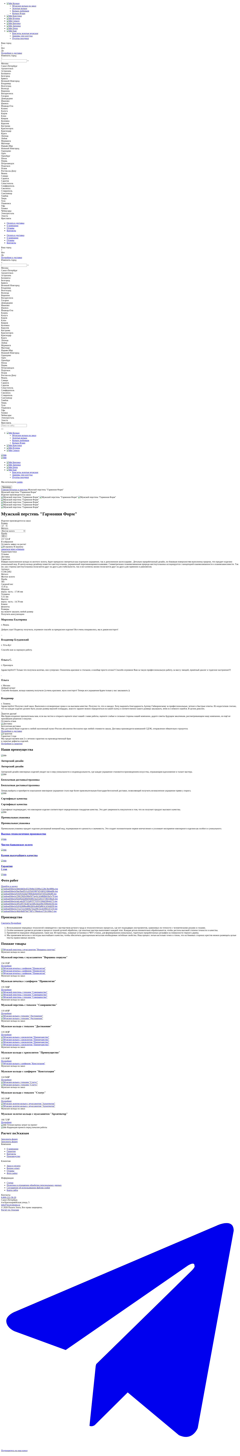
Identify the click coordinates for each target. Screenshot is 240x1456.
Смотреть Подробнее (11, 923)
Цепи (15, 28)
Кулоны (16, 18)
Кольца (15, 3)
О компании (12, 225)
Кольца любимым (20, 11)
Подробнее (6, 966)
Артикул (5, 569)
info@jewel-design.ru (10, 1205)
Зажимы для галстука (22, 36)
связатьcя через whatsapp (12, 549)
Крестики (17, 16)
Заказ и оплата (13, 1166)
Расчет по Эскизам (10, 1210)
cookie (19, 482)
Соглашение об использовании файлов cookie (28, 1188)
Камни (4, 604)
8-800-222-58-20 (8, 1197)
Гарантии (11, 1151)
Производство (13, 1156)
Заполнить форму (9, 1139)
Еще (14, 31)
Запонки (16, 26)
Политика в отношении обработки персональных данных (34, 1185)
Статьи (10, 1183)
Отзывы (10, 228)
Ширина (5, 589)
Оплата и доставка (15, 223)
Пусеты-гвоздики (20, 38)
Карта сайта (12, 1190)
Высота (4, 599)
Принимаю (6, 487)
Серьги (15, 21)
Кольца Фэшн (18, 13)
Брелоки (16, 23)
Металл (4, 574)
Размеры (5, 609)
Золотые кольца (19, 8)
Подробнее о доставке (11, 53)
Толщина (5, 594)
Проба (4, 579)
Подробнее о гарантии (11, 743)
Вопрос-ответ (13, 1168)
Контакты (11, 230)
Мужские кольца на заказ (24, 6)
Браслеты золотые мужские (25, 33)
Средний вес (7, 584)
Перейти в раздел (9, 886)
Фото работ (12, 1173)
